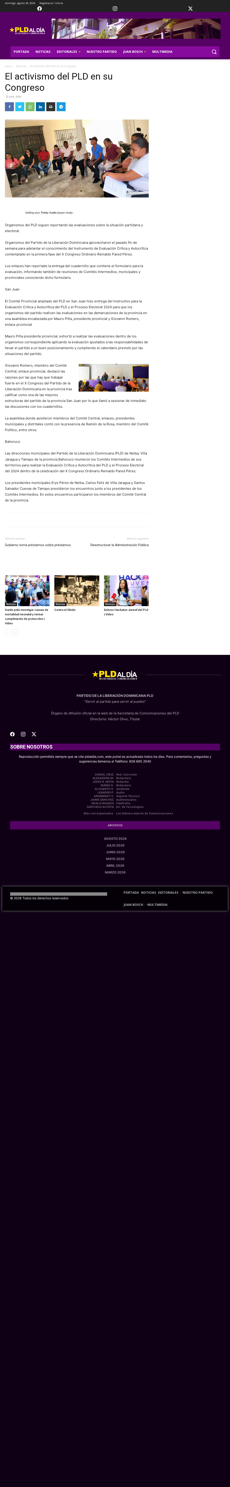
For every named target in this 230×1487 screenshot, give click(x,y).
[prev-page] (8, 632)
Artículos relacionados (63, 564)
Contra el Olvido (64, 610)
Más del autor (98, 564)
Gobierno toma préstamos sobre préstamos (38, 545)
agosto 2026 (115, 838)
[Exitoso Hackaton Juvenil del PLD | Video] (126, 590)
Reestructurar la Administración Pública (120, 545)
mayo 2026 (115, 859)
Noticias (21, 66)
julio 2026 (115, 845)
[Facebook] (9, 106)
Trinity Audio (49, 212)
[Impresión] (50, 106)
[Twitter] (19, 106)
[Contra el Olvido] (76, 590)
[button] (214, 51)
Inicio (8, 66)
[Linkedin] (40, 106)
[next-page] (15, 632)
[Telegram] (61, 106)
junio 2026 (115, 852)
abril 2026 (115, 865)
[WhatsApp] (30, 106)
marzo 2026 (115, 872)
